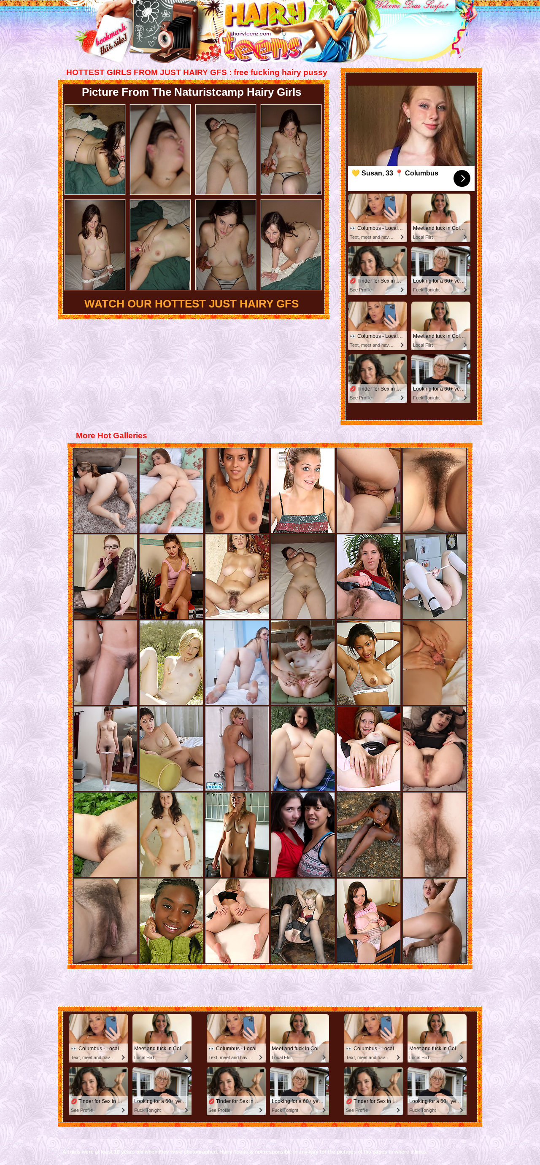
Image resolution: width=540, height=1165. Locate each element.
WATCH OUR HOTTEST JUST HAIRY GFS (191, 303)
